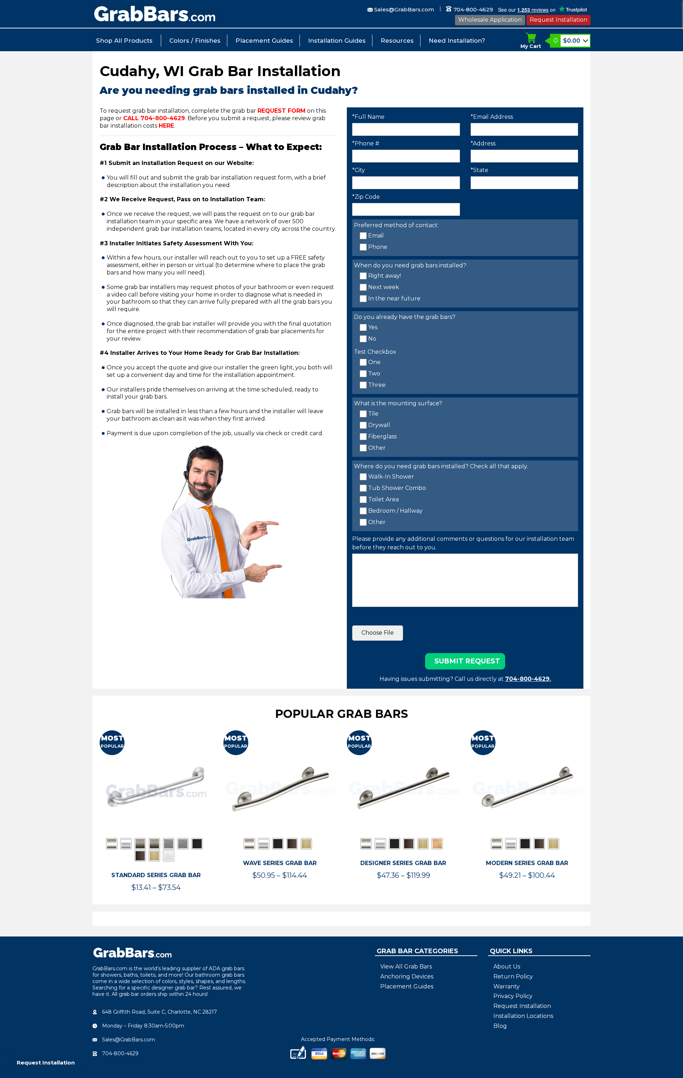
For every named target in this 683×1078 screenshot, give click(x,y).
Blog (500, 1026)
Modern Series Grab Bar (527, 863)
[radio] (111, 843)
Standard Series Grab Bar (156, 875)
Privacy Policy (513, 996)
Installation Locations (523, 1016)
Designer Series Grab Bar (403, 863)
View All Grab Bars (406, 966)
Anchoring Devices (406, 976)
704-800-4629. (528, 679)
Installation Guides (337, 40)
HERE (166, 125)
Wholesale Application (490, 19)
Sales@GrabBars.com (404, 9)
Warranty (506, 986)
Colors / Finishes (195, 40)
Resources (397, 40)
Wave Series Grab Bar (280, 863)
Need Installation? (457, 40)
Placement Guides (264, 40)
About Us (506, 966)
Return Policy (513, 976)
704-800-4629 (472, 9)
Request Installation (558, 19)
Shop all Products (124, 40)
